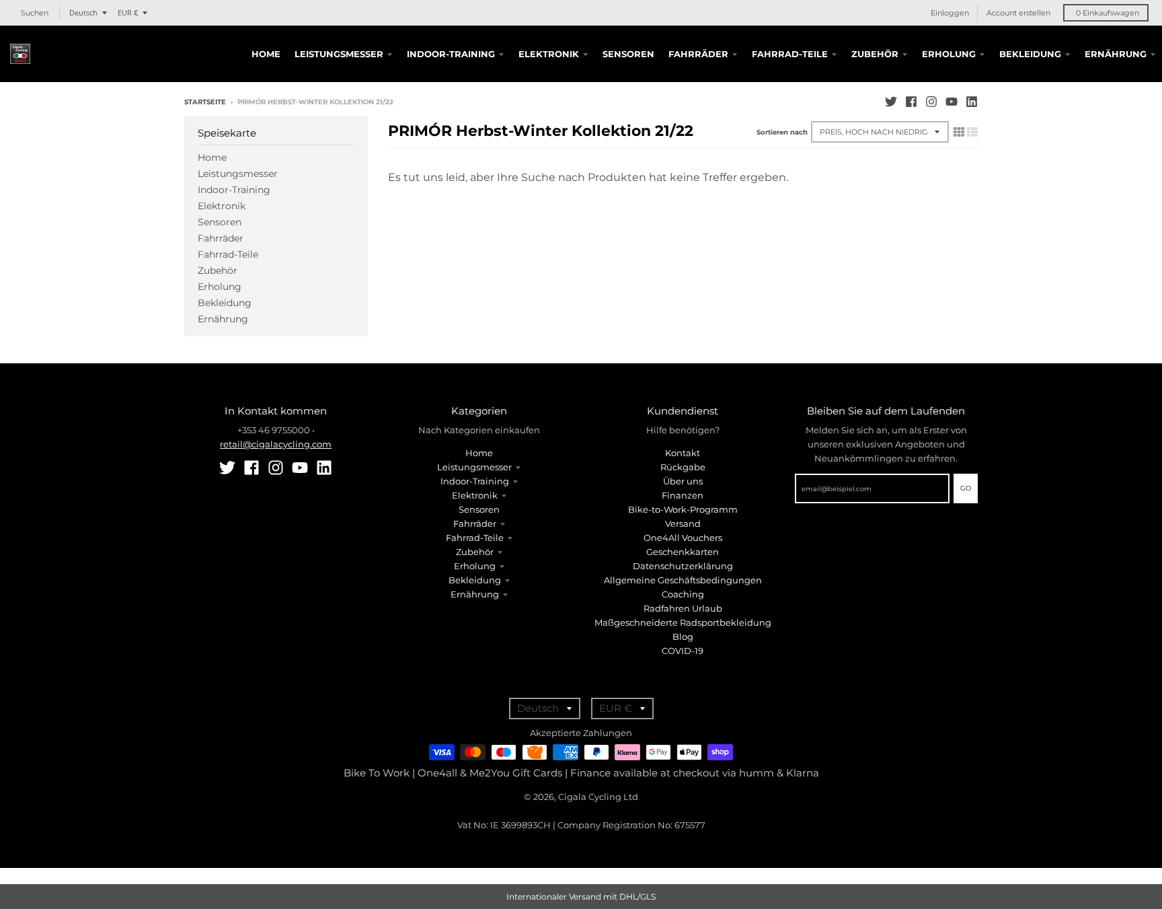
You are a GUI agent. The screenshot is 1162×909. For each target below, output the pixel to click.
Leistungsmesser (238, 174)
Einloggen (950, 12)
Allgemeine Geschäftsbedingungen (683, 580)
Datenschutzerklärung (683, 565)
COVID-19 (682, 650)
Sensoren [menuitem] (628, 53)
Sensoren (219, 222)
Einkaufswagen (1107, 12)
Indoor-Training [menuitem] (451, 53)
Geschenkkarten (682, 551)
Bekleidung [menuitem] (1030, 53)
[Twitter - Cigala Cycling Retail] (891, 102)
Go (965, 488)
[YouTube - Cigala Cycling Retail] (951, 102)
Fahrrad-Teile (228, 254)
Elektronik (221, 206)
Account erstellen (1018, 12)
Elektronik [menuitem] (548, 53)
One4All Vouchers (683, 537)
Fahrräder (220, 238)
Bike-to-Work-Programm (683, 509)
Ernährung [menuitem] (1116, 53)
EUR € (128, 12)
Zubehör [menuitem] (874, 53)
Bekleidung (224, 303)
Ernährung (223, 319)
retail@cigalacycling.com (276, 444)
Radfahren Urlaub (683, 608)
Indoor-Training (234, 190)
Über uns (683, 481)
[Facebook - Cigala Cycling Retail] (911, 102)
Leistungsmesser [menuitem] (339, 53)
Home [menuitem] (265, 53)
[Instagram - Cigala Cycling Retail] (931, 102)
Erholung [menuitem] (949, 53)
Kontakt (682, 452)
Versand (683, 523)
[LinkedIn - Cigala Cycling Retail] (972, 102)
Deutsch (83, 12)
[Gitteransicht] (959, 132)
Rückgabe (682, 467)
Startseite (205, 102)
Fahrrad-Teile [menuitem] (790, 53)
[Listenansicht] (972, 132)
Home (212, 157)
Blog (682, 636)
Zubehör (217, 270)
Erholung (219, 287)
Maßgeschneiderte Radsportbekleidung (682, 622)
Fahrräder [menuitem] (698, 53)
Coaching (683, 594)
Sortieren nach (782, 132)
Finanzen (682, 495)
